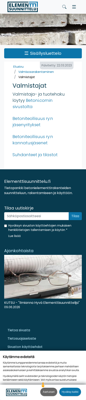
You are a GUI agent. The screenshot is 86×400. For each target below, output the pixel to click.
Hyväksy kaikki (70, 392)
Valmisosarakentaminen (36, 72)
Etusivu (18, 67)
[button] (14, 236)
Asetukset (49, 392)
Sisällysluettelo (45, 53)
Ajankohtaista (19, 251)
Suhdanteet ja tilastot (35, 155)
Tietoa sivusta (19, 330)
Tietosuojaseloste (22, 338)
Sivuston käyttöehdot (25, 346)
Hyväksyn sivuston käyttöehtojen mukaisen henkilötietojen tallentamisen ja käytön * (39, 227)
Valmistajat (26, 77)
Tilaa (75, 216)
